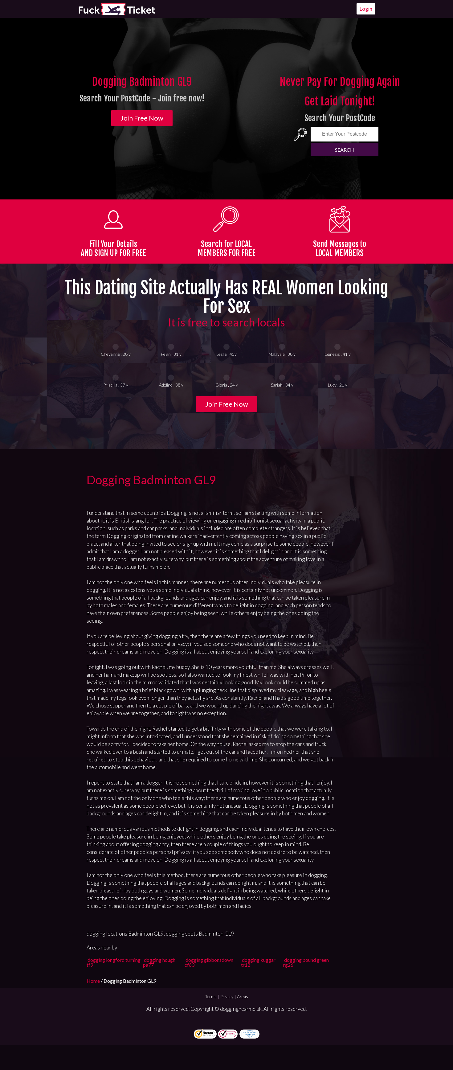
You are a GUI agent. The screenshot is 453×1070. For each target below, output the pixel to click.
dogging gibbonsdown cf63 (209, 962)
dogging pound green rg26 (306, 962)
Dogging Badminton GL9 (151, 480)
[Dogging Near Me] (116, 9)
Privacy (227, 996)
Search (344, 150)
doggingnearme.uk (241, 1009)
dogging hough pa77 (159, 962)
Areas (242, 996)
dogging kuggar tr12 (258, 962)
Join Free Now (141, 118)
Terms (211, 996)
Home (94, 981)
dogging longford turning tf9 (114, 962)
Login (366, 9)
